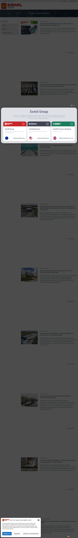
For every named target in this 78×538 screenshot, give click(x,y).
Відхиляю (17, 533)
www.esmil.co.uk (66, 138)
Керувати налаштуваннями (30, 533)
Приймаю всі (7, 533)
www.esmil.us (43, 138)
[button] (38, 520)
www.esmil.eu (19, 138)
